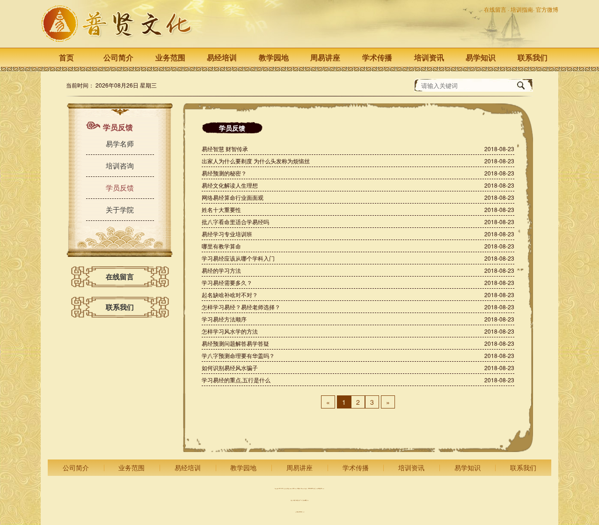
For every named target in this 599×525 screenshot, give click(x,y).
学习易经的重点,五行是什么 (236, 380)
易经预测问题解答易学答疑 (235, 343)
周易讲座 (325, 57)
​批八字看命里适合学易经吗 (235, 222)
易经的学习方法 (221, 270)
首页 (66, 57)
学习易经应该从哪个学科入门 (238, 258)
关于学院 (120, 209)
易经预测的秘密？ (224, 173)
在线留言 (496, 9)
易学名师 (120, 143)
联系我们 (533, 57)
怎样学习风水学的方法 (230, 331)
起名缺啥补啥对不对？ (230, 295)
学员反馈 (120, 187)
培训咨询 (120, 165)
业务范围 (170, 57)
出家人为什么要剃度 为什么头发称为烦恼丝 (256, 161)
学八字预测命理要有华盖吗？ (238, 355)
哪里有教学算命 (221, 246)
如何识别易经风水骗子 (230, 368)
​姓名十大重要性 (221, 209)
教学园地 (274, 57)
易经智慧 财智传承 (225, 149)
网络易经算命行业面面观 (232, 197)
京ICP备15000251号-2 (299, 512)
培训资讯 (429, 57)
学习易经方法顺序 (224, 319)
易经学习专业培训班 (227, 234)
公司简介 (118, 57)
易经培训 (222, 57)
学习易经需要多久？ (227, 282)
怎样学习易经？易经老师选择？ (241, 307)
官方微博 (547, 9)
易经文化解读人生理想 (230, 185)
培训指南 (522, 9)
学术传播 (377, 57)
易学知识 (481, 57)
